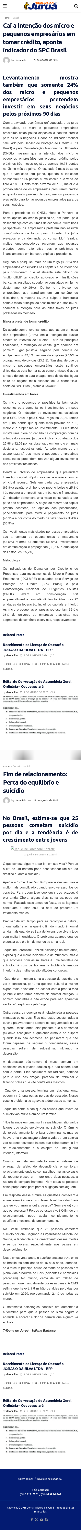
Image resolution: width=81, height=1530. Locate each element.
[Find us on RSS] (46, 1520)
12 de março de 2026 (35, 692)
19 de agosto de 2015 (45, 800)
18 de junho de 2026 (35, 655)
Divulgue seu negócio (49, 1478)
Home (6, 18)
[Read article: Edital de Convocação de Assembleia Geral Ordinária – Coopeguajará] (40, 715)
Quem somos (25, 1478)
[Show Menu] (5, 6)
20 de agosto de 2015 (45, 59)
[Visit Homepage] (40, 6)
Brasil (16, 18)
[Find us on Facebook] (32, 1520)
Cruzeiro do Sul (21, 766)
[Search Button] (76, 6)
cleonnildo (21, 59)
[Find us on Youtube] (41, 1520)
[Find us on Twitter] (36, 1520)
